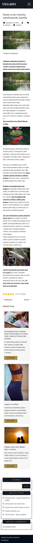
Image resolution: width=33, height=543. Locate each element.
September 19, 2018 (12, 23)
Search (17, 480)
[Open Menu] (29, 4)
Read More (9, 357)
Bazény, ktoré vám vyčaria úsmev (15, 504)
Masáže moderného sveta (12, 511)
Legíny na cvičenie (11, 404)
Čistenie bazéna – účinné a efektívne (15, 514)
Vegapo (9, 4)
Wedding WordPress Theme (9, 537)
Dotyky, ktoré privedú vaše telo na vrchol (17, 507)
